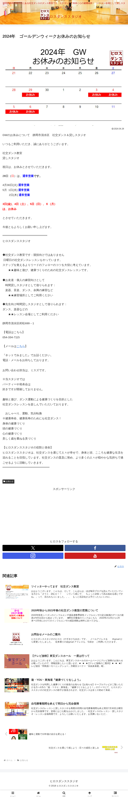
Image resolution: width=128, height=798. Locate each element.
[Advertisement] (64, 513)
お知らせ (9, 481)
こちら (21, 346)
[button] (118, 549)
